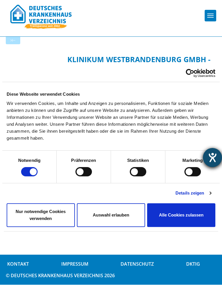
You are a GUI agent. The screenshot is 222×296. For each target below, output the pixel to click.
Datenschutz (137, 263)
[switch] (83, 171)
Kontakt (18, 263)
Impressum (74, 263)
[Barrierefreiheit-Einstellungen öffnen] (212, 157)
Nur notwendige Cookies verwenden (41, 215)
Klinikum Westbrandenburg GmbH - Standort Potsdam (138, 63)
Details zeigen (189, 192)
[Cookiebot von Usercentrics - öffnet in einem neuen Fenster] (190, 73)
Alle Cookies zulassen (181, 214)
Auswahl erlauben (111, 214)
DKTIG (193, 263)
